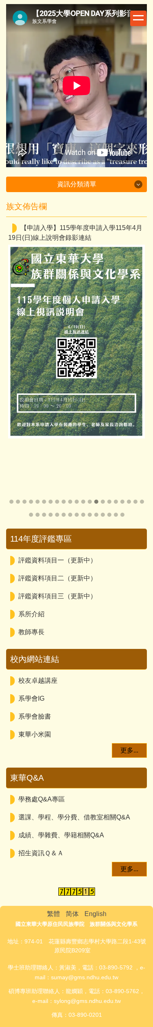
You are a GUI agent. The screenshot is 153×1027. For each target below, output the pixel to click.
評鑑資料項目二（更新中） (57, 578)
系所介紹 (31, 614)
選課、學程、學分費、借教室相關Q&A (74, 817)
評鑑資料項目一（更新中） (57, 560)
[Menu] (138, 18)
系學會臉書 (34, 716)
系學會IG (31, 698)
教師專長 (31, 632)
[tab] (11, 502)
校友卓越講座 (38, 680)
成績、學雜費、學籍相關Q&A (61, 835)
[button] (16, 370)
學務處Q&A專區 (41, 799)
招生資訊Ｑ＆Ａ (41, 853)
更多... (129, 750)
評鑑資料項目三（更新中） (57, 596)
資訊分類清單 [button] (76, 184)
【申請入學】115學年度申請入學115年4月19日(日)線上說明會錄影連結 (75, 232)
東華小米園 (34, 734)
